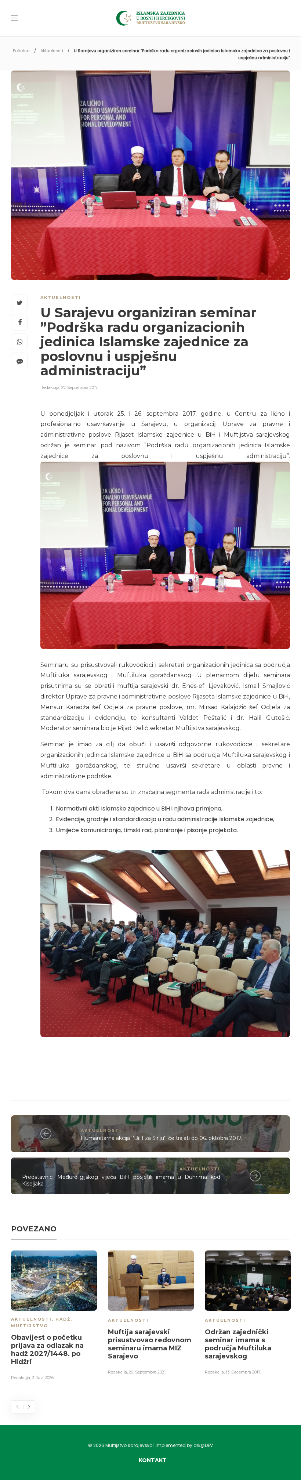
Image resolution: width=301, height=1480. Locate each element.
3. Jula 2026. (43, 1377)
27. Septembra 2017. (79, 387)
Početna (21, 51)
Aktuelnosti (51, 51)
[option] (54, 1317)
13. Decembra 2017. (243, 1372)
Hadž (62, 1319)
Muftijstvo (29, 1325)
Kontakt (153, 1460)
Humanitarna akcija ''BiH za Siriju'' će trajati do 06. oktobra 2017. (161, 1138)
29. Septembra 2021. (147, 1372)
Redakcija (49, 387)
